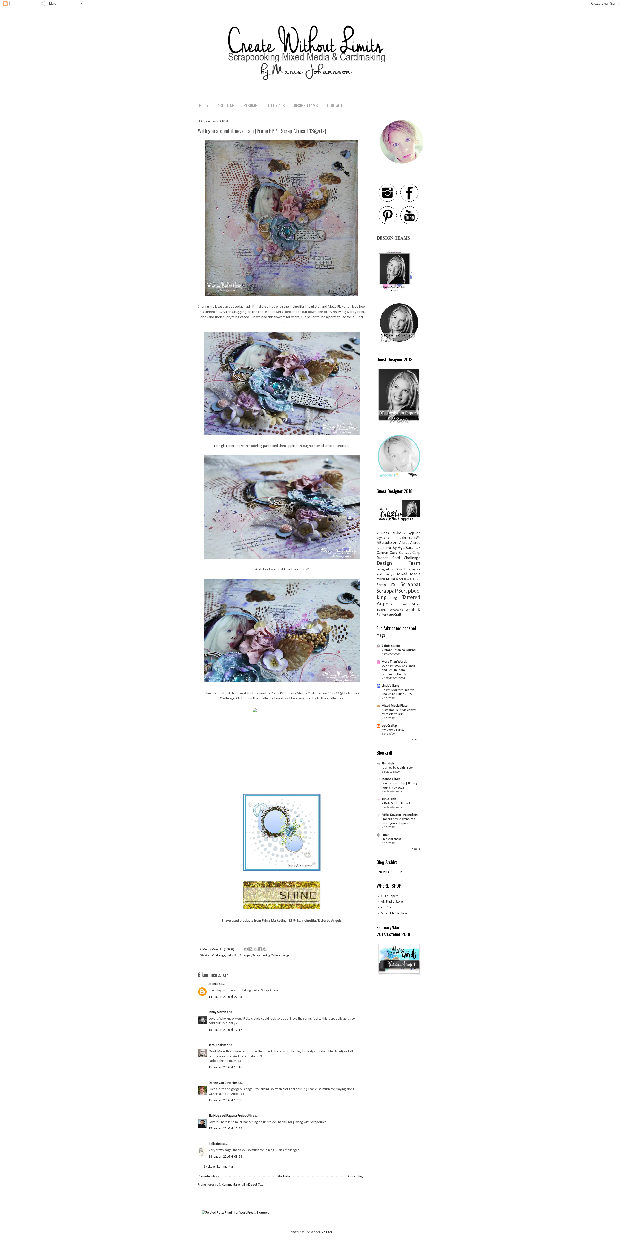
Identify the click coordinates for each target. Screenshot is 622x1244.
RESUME (250, 105)
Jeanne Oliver (391, 779)
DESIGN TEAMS (306, 105)
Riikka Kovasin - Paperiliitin (400, 815)
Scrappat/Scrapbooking (255, 955)
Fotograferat (386, 569)
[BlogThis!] (250, 949)
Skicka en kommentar (218, 1167)
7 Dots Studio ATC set (396, 803)
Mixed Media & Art (390, 579)
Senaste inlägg (209, 1176)
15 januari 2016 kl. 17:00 (225, 1100)
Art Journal (384, 548)
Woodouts (396, 610)
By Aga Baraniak (406, 548)
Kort (379, 574)
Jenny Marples (218, 1012)
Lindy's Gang (390, 686)
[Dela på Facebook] (260, 949)
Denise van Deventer (223, 1083)
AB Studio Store (392, 902)
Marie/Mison (211, 949)
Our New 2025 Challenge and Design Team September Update (398, 670)
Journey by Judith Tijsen (398, 767)
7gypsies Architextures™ (398, 538)
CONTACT (335, 105)
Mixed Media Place (395, 706)
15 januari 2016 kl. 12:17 (225, 1030)
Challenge (218, 955)
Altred (415, 543)
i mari (385, 835)
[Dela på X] (255, 949)
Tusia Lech (389, 799)
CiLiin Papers (389, 896)
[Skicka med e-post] (246, 949)
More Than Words (394, 662)
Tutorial (402, 604)
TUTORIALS (275, 105)
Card (396, 558)
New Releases (412, 579)
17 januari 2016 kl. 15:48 (225, 1128)
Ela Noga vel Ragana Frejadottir (230, 1116)
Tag (394, 598)
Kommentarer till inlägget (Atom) (244, 1185)
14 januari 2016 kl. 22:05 (225, 997)
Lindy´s (390, 574)
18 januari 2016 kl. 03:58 (225, 1157)
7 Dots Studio (389, 533)
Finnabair (388, 763)
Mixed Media (408, 574)
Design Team (398, 563)
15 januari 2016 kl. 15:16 (225, 1067)
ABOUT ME (225, 105)
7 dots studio (391, 646)
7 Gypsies (411, 533)
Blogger (326, 1232)
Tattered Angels (281, 955)
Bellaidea (215, 1144)
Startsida (283, 1176)
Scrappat (410, 584)
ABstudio (384, 543)
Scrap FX (386, 585)
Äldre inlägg (356, 1176)
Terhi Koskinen (218, 1045)
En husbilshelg (391, 839)
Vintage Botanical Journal (399, 650)
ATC (395, 543)
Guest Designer (409, 569)
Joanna (213, 984)
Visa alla (415, 739)
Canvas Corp (387, 553)
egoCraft (395, 615)
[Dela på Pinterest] (264, 949)
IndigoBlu (232, 955)
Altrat (404, 543)
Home (203, 105)
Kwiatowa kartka (393, 729)
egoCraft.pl (389, 726)
